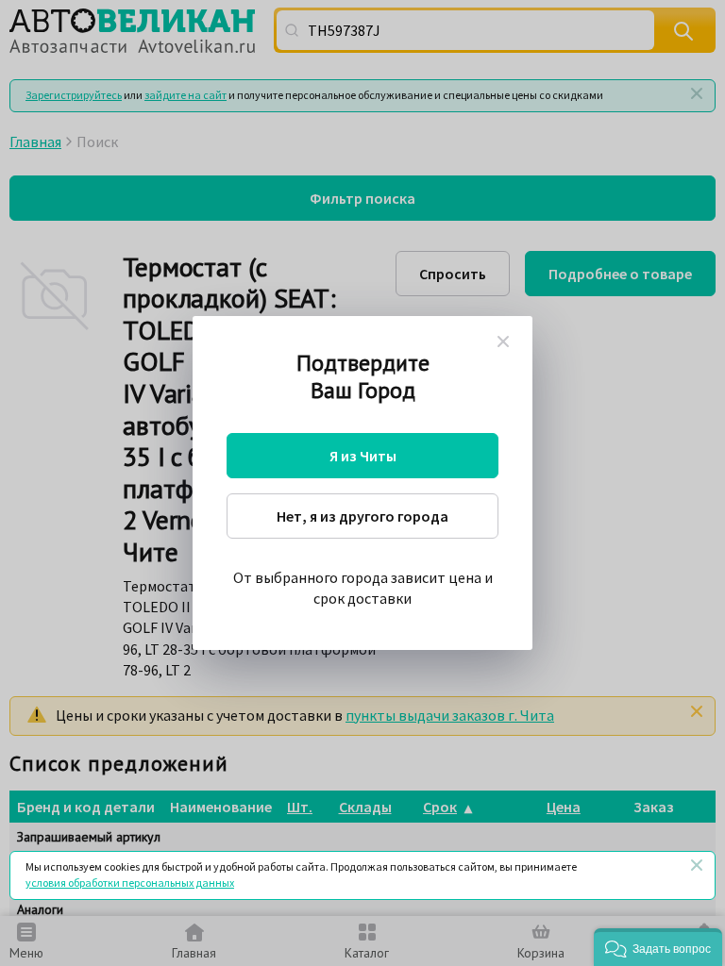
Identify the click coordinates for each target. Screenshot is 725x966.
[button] (658, 947)
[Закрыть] (697, 865)
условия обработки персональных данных (129, 882)
